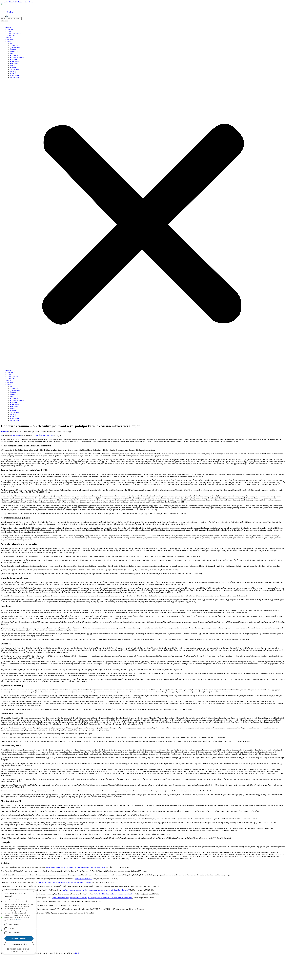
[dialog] (19, 922)
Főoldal (8, 27)
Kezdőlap (4, 431)
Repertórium (14, 76)
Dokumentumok (15, 47)
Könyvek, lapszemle (17, 57)
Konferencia (14, 55)
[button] (143, 223)
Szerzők (8, 31)
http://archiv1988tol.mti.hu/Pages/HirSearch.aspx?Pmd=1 (113, 894)
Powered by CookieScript (19, 951)
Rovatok (8, 41)
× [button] (33, 892)
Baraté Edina (15, 435)
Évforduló (13, 49)
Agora (12, 43)
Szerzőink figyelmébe (13, 33)
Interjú (12, 53)
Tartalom (36, 435)
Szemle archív (10, 29)
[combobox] (11, 18)
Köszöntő (13, 59)
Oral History (14, 69)
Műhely (12, 65)
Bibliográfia (14, 45)
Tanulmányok (15, 78)
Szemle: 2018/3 (46, 435)
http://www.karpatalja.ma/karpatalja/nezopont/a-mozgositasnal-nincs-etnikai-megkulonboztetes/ (95, 890)
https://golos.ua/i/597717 (83, 879)
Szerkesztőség (10, 35)
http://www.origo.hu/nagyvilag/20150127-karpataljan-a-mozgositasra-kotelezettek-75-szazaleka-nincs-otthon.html (92, 898)
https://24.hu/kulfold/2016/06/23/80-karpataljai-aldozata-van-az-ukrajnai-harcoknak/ (75, 867)
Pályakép (13, 71)
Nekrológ (13, 67)
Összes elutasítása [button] (19, 944)
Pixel (77, 953)
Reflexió (13, 74)
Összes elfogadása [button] (19, 938)
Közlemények (15, 61)
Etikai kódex (9, 39)
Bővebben (19, 920)
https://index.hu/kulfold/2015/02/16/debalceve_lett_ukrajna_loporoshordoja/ (64, 882)
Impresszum (9, 37)
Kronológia (14, 63)
